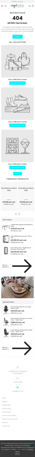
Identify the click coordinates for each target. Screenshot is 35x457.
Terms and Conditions (9, 415)
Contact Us (6, 426)
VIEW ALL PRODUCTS (5, 266)
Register (5, 401)
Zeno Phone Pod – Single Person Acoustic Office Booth (21, 248)
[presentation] (16, 214)
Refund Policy (6, 408)
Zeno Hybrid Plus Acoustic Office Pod (21, 236)
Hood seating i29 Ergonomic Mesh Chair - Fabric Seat (21, 330)
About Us (5, 422)
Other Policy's (6, 412)
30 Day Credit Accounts (10, 419)
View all (17, 173)
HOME (17, 37)
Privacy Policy (6, 405)
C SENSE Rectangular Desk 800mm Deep (22, 225)
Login (4, 398)
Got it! (17, 454)
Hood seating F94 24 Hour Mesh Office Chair (21, 307)
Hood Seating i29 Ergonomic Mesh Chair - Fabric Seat (21, 319)
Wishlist (14, 1)
